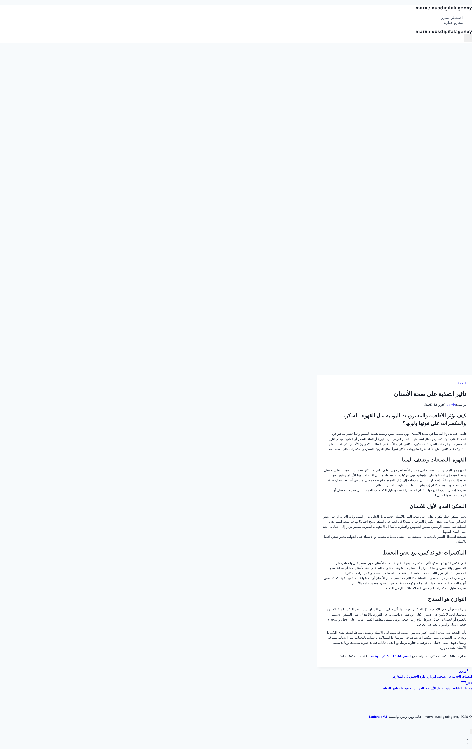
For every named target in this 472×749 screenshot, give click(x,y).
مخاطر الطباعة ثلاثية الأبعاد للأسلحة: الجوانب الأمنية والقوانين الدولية (427, 686)
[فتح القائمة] (468, 38)
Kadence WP (378, 717)
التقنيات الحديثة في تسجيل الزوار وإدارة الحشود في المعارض (432, 674)
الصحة (462, 383)
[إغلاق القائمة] (471, 732)
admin (451, 405)
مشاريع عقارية (453, 23)
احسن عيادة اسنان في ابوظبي (391, 656)
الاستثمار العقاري (452, 18)
